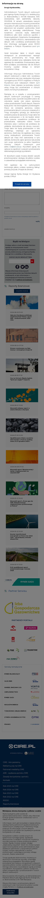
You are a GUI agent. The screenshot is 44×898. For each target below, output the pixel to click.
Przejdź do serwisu (22, 184)
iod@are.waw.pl (15, 147)
